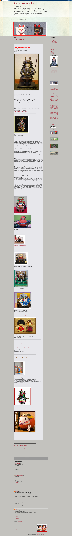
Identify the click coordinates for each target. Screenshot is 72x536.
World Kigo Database (53, 74)
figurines (53, 98)
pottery (51, 114)
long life (51, 107)
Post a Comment (17, 518)
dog (56, 95)
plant (57, 113)
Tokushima (51, 118)
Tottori (57, 118)
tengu (53, 117)
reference (55, 114)
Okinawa (55, 112)
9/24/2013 (16, 482)
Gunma (57, 100)
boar (57, 90)
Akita (55, 89)
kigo (57, 104)
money (54, 109)
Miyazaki (51, 109)
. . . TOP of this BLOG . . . (54, 70)
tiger (55, 117)
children (55, 92)
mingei (54, 108)
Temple (51, 117)
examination (54, 97)
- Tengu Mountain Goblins (54, 49)
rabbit (53, 114)
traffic (53, 119)
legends (57, 106)
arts (55, 90)
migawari (51, 108)
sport (52, 116)
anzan (51, 90)
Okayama (51, 112)
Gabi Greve (16, 491)
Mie (57, 107)
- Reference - (52, 53)
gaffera (37, 534)
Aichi (53, 89)
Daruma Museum (16, 527)
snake (51, 116)
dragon (51, 96)
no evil (55, 111)
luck (52, 107)
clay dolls (54, 93)
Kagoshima (51, 104)
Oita (57, 111)
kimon (50, 105)
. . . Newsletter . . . (53, 50)
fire (55, 98)
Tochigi (57, 117)
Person (55, 113)
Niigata (53, 111)
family (51, 98)
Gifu (55, 100)
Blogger (43, 534)
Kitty (53, 105)
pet (56, 113)
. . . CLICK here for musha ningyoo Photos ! (20, 245)
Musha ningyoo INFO (21, 40)
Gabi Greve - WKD (17, 463)
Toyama (51, 119)
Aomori (53, 90)
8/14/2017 (16, 498)
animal (57, 89)
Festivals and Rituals (53, 73)
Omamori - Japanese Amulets (24, 3)
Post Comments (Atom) (21, 521)
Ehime (53, 96)
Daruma (51, 95)
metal (56, 107)
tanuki (57, 116)
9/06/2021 (16, 516)
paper (53, 113)
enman (57, 96)
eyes (57, 97)
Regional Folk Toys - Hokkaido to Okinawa (53, 41)
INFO (57, 102)
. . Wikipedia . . (53, 124)
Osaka (57, 112)
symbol (55, 116)
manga (54, 107)
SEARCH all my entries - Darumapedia (54, 52)
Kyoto (54, 106)
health (57, 101)
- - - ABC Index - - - (54, 88)
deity (54, 95)
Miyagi (57, 108)
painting (51, 113)
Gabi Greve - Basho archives (19, 475)
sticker (54, 116)
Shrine (57, 115)
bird (56, 90)
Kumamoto (51, 106)
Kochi (55, 105)
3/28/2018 (16, 507)
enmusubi (51, 97)
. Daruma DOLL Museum (54, 71)
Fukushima (52, 100)
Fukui (53, 99)
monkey (57, 109)
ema (55, 96)
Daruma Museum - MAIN (54, 72)
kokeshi (57, 105)
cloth (57, 93)
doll (57, 95)
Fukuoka (57, 99)
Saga (57, 114)
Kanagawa (55, 104)
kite (52, 105)
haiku (51, 101)
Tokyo (55, 118)
